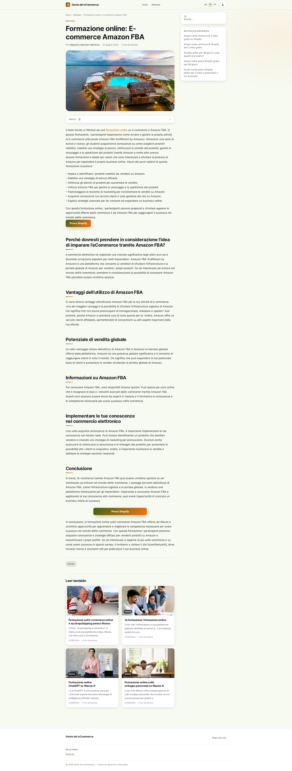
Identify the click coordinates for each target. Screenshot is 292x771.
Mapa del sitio (219, 737)
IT (210, 4)
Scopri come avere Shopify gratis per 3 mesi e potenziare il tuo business (201, 73)
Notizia (70, 21)
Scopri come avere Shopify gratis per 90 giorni (201, 63)
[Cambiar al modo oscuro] (223, 4)
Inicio (145, 4)
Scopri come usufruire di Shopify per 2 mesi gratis (201, 46)
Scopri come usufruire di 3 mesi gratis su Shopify (201, 37)
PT (215, 4)
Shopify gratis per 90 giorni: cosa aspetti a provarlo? (201, 54)
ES (206, 4)
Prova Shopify (78, 223)
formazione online (116, 130)
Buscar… (188, 19)
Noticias (156, 4)
